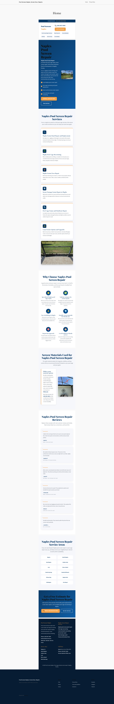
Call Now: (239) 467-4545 (49, 98)
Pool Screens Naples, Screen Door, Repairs (30, 2)
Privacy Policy (92, 2)
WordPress (26, 695)
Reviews (43, 36)
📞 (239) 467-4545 (60, 26)
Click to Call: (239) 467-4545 (61, 21)
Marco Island (44, 657)
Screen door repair (62, 633)
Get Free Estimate (60, 29)
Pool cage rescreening (63, 629)
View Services (46, 103)
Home (86, 2)
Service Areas (49, 36)
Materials (43, 640)
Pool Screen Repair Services (47, 33)
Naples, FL (43, 649)
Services (49, 638)
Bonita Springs (44, 659)
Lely (42, 655)
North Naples (44, 651)
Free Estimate (56, 36)
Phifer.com (45, 392)
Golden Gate (43, 653)
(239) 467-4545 (46, 396)
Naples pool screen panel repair (65, 627)
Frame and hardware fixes (64, 637)
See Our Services (67, 611)
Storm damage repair (63, 635)
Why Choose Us (57, 33)
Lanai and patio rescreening (64, 631)
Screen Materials (65, 33)
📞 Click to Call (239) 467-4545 (50, 610)
